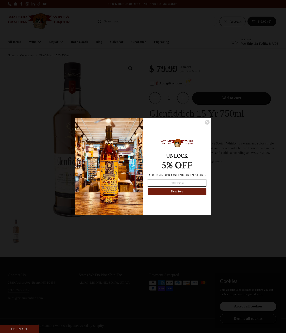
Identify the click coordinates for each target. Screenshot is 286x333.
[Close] (207, 122)
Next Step (177, 192)
